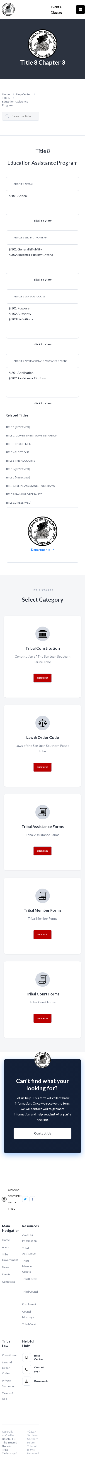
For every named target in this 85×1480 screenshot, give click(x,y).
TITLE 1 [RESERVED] (18, 427)
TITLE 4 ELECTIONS (17, 452)
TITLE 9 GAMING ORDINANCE (24, 494)
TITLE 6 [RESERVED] (18, 469)
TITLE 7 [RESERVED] (18, 477)
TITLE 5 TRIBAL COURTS (20, 460)
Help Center (23, 94)
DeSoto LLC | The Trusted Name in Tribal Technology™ (9, 1446)
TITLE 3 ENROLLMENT (19, 444)
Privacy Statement (8, 1383)
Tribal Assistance (29, 1250)
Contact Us (42, 1133)
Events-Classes (56, 9)
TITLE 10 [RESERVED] (18, 502)
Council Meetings (28, 1314)
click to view (42, 221)
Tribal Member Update (27, 1266)
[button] (80, 9)
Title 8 (6, 98)
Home (6, 94)
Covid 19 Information (29, 1238)
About (5, 1247)
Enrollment (29, 1304)
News (5, 1267)
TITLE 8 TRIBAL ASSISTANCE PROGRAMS (30, 486)
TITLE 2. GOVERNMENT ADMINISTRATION (31, 435)
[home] (8, 9)
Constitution (9, 1355)
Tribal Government (10, 1257)
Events (6, 1274)
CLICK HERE (42, 678)
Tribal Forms (29, 1279)
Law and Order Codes (7, 1368)
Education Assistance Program (15, 103)
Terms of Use (7, 1396)
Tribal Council (30, 1291)
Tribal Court (29, 1324)
